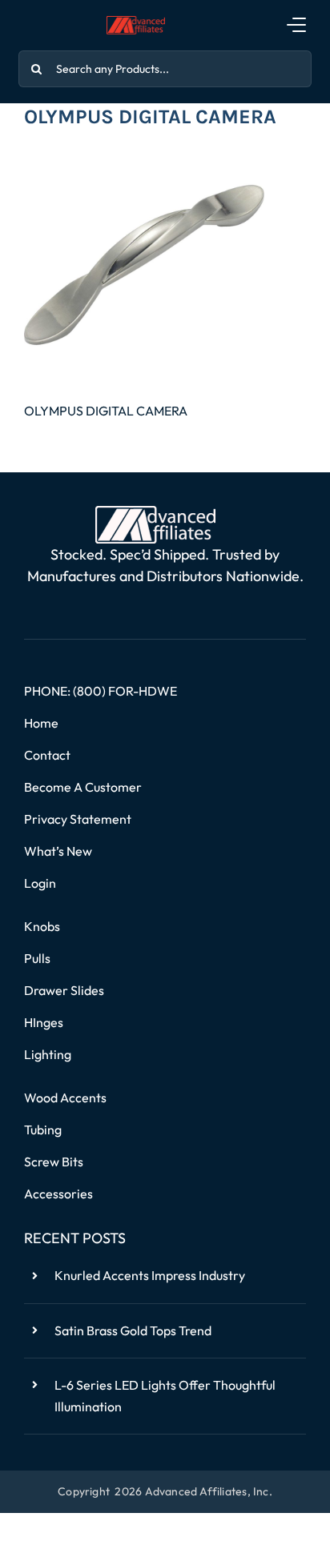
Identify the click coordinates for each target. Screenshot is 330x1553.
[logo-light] (155, 512)
